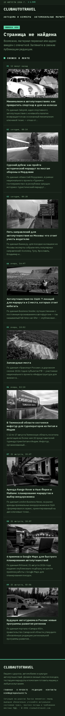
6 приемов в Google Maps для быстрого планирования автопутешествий (32, 558)
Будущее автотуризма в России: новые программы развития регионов (31, 621)
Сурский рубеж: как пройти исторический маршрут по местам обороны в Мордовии (28, 168)
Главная (8, 690)
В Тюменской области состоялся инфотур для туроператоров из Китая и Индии (32, 426)
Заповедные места (19, 362)
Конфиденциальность (15, 693)
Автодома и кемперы (17, 17)
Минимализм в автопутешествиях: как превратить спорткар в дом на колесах (32, 103)
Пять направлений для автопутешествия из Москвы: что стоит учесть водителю (32, 235)
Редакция (37, 690)
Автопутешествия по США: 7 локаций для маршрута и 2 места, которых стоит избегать (32, 302)
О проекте (22, 690)
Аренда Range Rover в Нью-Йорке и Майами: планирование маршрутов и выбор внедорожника (30, 493)
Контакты (51, 690)
